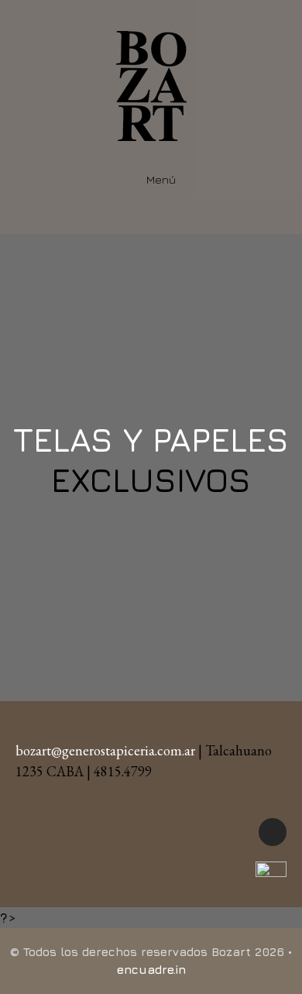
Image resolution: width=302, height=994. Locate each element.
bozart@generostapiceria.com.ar (105, 750)
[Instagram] (273, 832)
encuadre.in (151, 969)
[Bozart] (151, 84)
